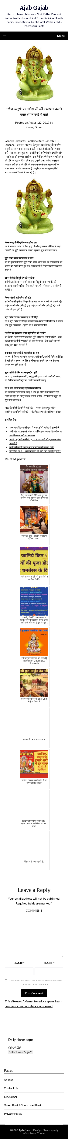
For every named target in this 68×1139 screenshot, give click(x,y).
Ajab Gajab (34, 7)
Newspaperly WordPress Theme (41, 1131)
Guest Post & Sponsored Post (22, 1105)
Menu (61, 36)
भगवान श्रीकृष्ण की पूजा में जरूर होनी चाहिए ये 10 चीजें (34, 427)
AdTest (8, 1079)
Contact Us (11, 1088)
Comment (34, 910)
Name (19, 963)
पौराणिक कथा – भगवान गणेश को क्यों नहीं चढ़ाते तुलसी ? (35, 451)
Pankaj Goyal (34, 127)
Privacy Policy (13, 1113)
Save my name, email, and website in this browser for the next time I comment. (35, 982)
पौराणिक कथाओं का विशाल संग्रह (46, 411)
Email (49, 963)
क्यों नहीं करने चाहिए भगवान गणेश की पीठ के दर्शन (31, 447)
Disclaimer (10, 1096)
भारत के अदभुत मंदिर (45, 407)
